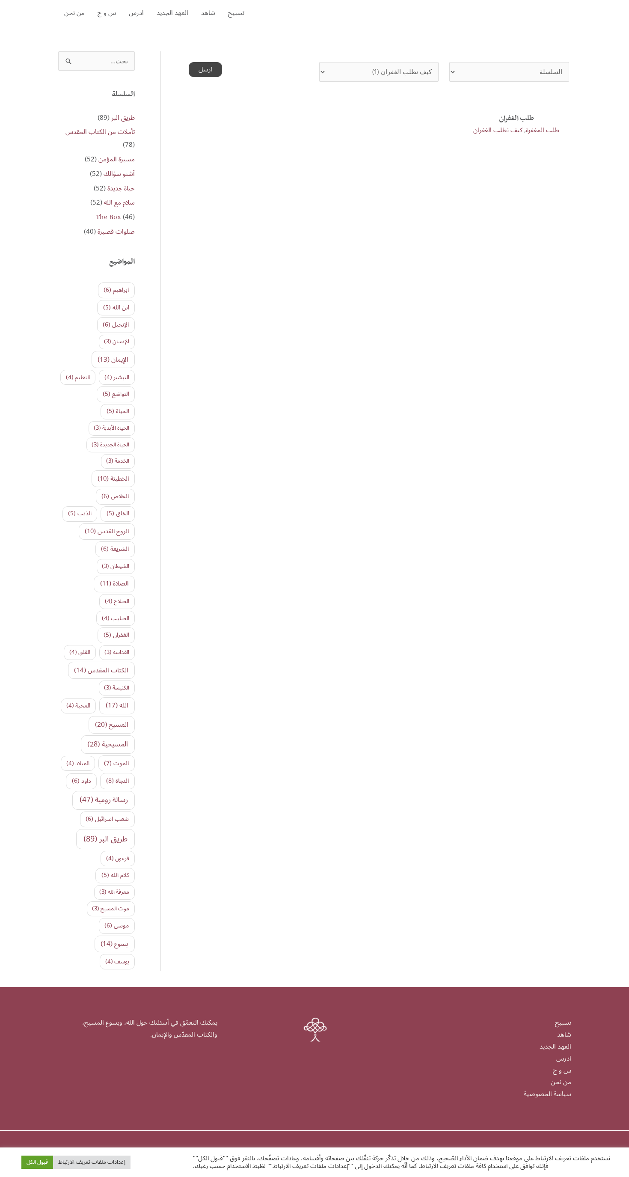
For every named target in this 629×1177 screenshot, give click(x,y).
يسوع (114, 944)
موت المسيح (110, 909)
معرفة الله (114, 892)
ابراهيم (116, 290)
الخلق (118, 513)
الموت (116, 763)
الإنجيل (116, 324)
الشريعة (115, 549)
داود (81, 781)
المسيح (111, 724)
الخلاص (115, 496)
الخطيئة (113, 478)
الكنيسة (116, 688)
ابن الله (116, 307)
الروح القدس (107, 531)
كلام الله (115, 875)
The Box (108, 217)
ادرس (136, 13)
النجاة (117, 781)
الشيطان (115, 566)
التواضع (116, 394)
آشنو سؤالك (119, 174)
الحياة (118, 411)
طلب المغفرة (542, 130)
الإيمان (113, 359)
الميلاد (77, 764)
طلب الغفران (516, 119)
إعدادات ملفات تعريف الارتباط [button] (91, 1162)
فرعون (117, 859)
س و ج (107, 13)
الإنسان (116, 342)
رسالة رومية (104, 800)
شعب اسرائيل (107, 819)
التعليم (78, 377)
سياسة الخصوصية (547, 1094)
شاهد (208, 13)
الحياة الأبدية (111, 428)
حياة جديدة (121, 188)
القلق (79, 652)
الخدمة (117, 461)
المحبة (78, 706)
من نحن (74, 13)
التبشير (116, 377)
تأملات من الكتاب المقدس (100, 132)
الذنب (80, 513)
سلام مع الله (119, 202)
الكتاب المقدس (101, 670)
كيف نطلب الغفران (497, 130)
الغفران (116, 635)
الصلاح (117, 601)
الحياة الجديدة (110, 445)
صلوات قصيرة (116, 231)
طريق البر (123, 118)
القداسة (116, 652)
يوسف (117, 962)
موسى (116, 925)
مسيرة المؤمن (116, 159)
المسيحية (107, 744)
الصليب (115, 618)
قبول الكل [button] (37, 1162)
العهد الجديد (172, 13)
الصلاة (114, 583)
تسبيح (236, 13)
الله (117, 705)
